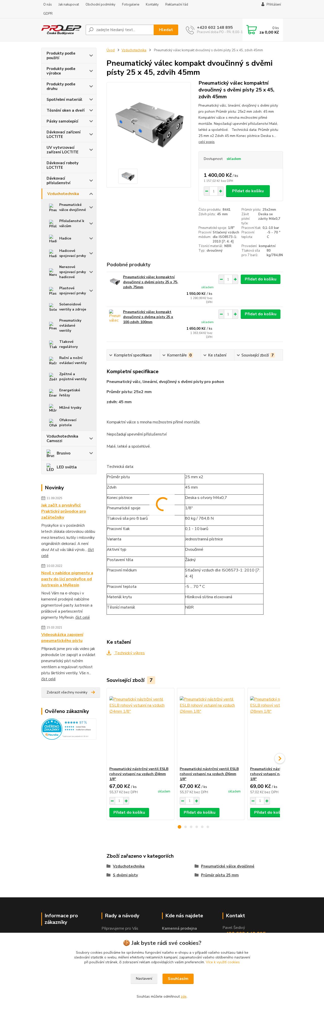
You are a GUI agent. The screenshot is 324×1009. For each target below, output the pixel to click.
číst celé (82, 617)
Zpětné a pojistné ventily (73, 376)
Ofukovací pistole (67, 422)
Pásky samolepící (62, 121)
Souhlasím (178, 978)
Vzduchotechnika (63, 193)
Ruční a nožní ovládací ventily (73, 360)
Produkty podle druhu (61, 86)
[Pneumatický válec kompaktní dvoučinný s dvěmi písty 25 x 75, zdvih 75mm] (114, 282)
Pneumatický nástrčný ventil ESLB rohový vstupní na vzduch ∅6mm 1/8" (209, 773)
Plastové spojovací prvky (72, 291)
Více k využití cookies (223, 962)
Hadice (65, 238)
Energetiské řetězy (69, 393)
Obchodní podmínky (100, 4)
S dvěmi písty (125, 875)
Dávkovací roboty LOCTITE (62, 165)
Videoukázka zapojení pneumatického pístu (62, 637)
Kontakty (152, 4)
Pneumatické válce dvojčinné (72, 207)
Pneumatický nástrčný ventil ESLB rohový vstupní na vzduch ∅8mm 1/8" (279, 773)
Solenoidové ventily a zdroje (72, 307)
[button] (179, 827)
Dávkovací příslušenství (58, 180)
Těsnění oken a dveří (66, 110)
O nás (47, 4)
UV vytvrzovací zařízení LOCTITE (62, 150)
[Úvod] (61, 29)
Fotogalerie (130, 4)
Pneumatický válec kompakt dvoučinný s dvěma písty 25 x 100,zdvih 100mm (148, 316)
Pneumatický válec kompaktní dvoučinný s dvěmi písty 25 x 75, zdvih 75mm (150, 282)
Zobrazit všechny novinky (67, 692)
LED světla (67, 467)
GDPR (48, 13)
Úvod (111, 50)
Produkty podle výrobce (61, 71)
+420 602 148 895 (215, 27)
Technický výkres (129, 653)
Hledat (166, 30)
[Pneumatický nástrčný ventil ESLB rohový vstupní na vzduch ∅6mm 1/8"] (211, 727)
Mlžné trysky (70, 407)
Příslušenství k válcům (71, 223)
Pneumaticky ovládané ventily (70, 325)
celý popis (206, 141)
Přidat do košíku (248, 191)
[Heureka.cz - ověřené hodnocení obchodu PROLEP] (69, 729)
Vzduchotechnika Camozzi (62, 438)
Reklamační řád (176, 4)
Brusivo (63, 453)
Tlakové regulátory (68, 344)
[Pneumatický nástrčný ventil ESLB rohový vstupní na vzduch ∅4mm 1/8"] (140, 727)
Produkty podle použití (61, 55)
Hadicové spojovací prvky (72, 253)
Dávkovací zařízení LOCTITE (63, 134)
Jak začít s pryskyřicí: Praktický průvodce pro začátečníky (63, 511)
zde (184, 996)
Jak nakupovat (68, 4)
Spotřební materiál (64, 99)
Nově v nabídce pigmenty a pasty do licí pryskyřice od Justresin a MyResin (67, 579)
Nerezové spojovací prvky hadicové (72, 272)
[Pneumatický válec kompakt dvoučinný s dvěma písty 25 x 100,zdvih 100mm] (114, 316)
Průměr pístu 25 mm (220, 875)
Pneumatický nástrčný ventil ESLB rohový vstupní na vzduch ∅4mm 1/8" (138, 773)
